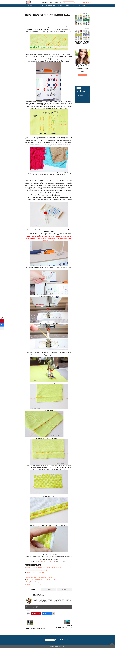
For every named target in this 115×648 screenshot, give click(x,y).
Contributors (82, 5)
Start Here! (45, 2)
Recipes (74, 5)
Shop (61, 2)
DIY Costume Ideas (50, 5)
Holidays (67, 5)
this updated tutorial (49, 366)
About (51, 2)
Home (26, 12)
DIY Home (60, 5)
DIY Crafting (40, 5)
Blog (56, 2)
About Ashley (82, 74)
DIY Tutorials (31, 12)
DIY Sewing (31, 5)
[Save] (49, 87)
